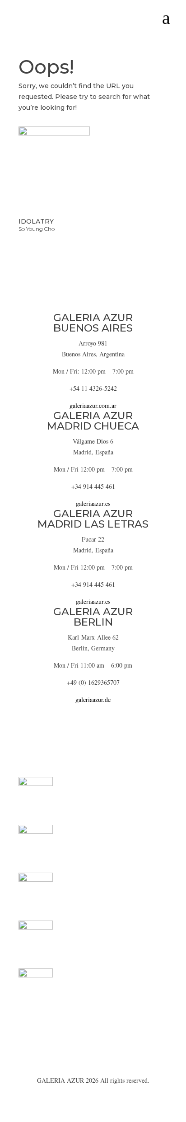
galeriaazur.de (93, 699)
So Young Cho (37, 228)
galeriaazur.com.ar (93, 405)
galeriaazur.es (93, 503)
